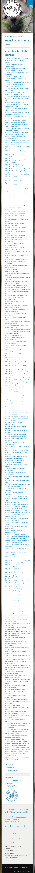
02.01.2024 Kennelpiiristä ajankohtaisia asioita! (17, 581)
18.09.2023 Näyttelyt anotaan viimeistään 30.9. (17, 631)
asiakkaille (10, 783)
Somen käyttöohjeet (11, 770)
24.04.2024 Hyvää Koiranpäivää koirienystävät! (17, 512)
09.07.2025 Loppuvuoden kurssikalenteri (16, 295)
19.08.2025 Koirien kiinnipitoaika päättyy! (16, 285)
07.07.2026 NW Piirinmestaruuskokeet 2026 (17, 96)
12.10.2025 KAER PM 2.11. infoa (13, 237)
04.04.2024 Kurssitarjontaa (12, 520)
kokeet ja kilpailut (12, 787)
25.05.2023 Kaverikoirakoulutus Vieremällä (16, 699)
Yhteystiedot (26, 871)
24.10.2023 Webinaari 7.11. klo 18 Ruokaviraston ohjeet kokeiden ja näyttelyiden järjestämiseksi (14, 611)
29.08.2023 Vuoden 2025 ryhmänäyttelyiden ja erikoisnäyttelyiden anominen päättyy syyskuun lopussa (17, 661)
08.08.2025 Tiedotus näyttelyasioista (15, 287)
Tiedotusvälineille (10, 767)
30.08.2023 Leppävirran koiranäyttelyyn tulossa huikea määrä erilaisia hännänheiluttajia (16, 643)
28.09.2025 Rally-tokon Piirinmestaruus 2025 (17, 259)
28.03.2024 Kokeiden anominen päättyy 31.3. (17, 534)
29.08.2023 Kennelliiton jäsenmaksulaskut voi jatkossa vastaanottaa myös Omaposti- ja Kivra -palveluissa (17, 667)
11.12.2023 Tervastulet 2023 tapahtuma (15, 589)
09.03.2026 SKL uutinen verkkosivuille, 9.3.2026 (17, 169)
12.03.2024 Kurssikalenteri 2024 (13, 542)
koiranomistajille (11, 785)
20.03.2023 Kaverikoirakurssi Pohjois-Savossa (17, 747)
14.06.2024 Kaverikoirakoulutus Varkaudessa (17, 504)
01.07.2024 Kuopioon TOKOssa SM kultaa (16, 496)
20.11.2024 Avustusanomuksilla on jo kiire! (16, 416)
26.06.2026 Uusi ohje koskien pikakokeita (16, 102)
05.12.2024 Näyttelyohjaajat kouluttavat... (16, 402)
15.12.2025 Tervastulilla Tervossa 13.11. (15, 203)
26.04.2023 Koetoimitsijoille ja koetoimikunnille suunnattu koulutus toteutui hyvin (17, 707)
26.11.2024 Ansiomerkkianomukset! (14, 410)
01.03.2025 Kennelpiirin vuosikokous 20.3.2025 (17, 380)
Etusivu (7, 36)
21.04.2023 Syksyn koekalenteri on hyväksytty (17, 723)
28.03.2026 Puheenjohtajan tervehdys (15, 159)
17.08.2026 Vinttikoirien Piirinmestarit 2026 (16, 76)
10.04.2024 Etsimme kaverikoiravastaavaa (16, 518)
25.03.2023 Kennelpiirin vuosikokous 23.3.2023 (17, 745)
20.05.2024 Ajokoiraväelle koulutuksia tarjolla (17, 506)
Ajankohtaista (9, 764)
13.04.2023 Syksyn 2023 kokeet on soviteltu (17, 729)
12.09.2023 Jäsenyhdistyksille (12, 635)
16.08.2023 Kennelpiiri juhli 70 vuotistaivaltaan (17, 679)
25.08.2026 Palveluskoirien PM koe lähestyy (17, 58)
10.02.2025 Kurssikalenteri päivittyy (14, 386)
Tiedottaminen (13, 36)
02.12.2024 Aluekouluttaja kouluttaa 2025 (16, 408)
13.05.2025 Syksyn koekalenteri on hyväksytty (17, 329)
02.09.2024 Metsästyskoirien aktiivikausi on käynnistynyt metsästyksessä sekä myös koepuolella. (16, 452)
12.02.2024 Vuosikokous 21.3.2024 (14, 563)
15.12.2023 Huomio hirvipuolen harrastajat (16, 587)
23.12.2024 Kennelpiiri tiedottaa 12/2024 (16, 392)
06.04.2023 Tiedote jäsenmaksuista (14, 739)
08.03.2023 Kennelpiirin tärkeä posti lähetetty (17, 749)
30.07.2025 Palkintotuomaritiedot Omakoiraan (17, 289)
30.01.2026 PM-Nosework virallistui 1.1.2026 (17, 175)
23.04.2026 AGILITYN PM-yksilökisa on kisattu (17, 141)
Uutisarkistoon (9, 777)
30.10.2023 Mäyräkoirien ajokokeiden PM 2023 (17, 607)
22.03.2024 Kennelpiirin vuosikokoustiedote (17, 536)
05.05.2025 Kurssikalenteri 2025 (13, 335)
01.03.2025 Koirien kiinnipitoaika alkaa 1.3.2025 (17, 378)
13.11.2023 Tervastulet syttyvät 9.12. (15, 605)
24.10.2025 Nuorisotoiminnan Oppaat (15, 235)
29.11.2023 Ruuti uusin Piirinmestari (14, 599)
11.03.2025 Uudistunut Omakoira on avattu (17, 372)
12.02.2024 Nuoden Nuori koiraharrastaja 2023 (17, 561)
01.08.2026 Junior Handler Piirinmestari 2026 (17, 82)
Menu (30, 2)
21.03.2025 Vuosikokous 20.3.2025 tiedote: (16, 370)
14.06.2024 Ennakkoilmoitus (12, 502)
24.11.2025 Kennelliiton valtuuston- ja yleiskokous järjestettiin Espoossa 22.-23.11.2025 (15, 207)
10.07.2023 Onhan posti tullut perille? (15, 689)
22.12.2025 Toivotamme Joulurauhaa (15, 201)
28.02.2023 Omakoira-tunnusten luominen (16, 752)
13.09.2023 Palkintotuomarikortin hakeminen (17, 633)
